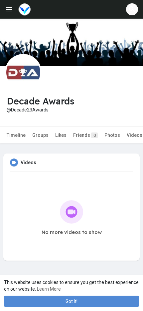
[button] (132, 9)
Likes (61, 135)
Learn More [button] (49, 289)
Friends (84, 135)
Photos (112, 135)
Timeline (16, 135)
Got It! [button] (71, 301)
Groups (40, 135)
